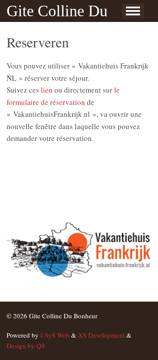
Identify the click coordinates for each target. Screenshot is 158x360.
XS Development (101, 335)
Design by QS (26, 345)
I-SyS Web (54, 335)
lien (47, 90)
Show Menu (133, 11)
